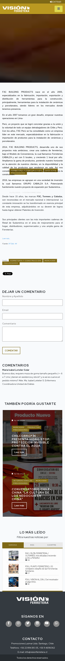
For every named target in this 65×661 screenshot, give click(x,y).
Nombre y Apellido (12, 296)
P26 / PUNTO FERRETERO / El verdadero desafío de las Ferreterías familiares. (41, 568)
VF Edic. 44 (12, 244)
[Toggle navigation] (59, 9)
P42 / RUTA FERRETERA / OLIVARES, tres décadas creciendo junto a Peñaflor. (40, 555)
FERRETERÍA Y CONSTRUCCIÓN (25, 261)
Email (5, 310)
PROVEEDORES (11, 263)
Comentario (9, 323)
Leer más (19, 452)
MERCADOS (50, 261)
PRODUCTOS (34, 427)
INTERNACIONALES (22, 481)
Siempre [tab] (51, 545)
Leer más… (6, 238)
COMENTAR (11, 350)
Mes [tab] (32, 545)
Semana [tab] (13, 545)
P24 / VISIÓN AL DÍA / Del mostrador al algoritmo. (41, 580)
